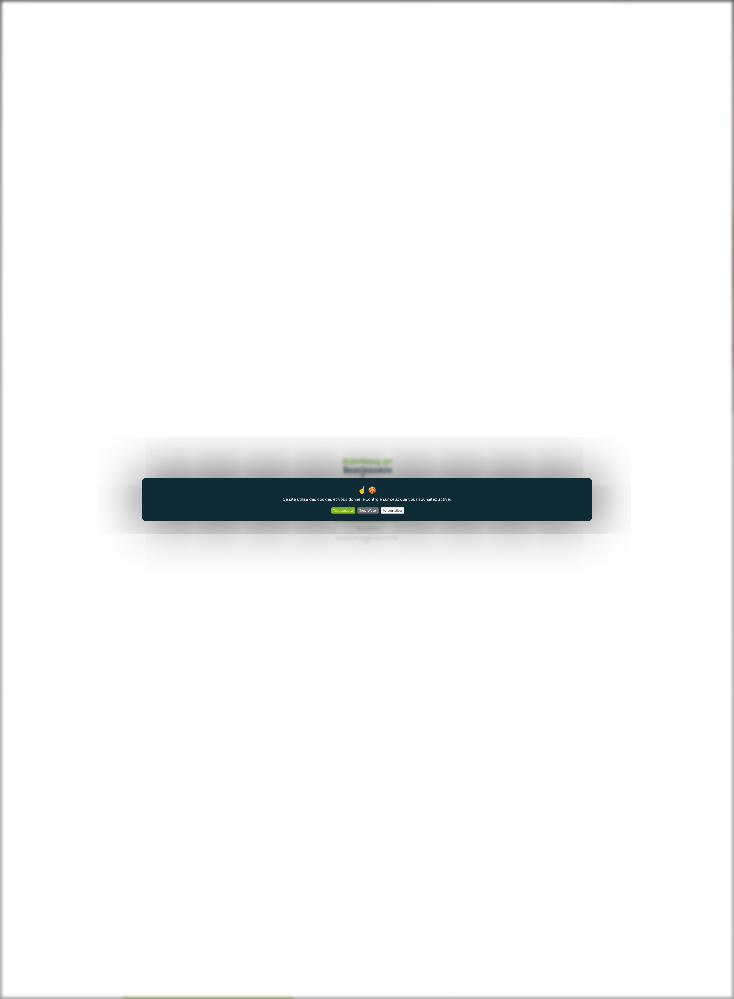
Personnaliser (392, 510)
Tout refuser (368, 510)
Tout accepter (343, 510)
